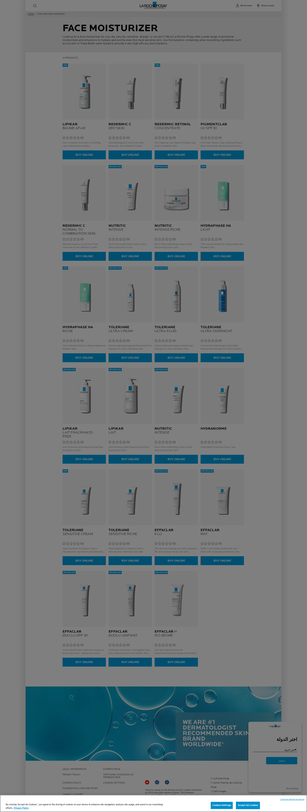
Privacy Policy (21, 808)
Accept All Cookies (248, 805)
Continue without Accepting (292, 799)
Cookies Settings (221, 805)
